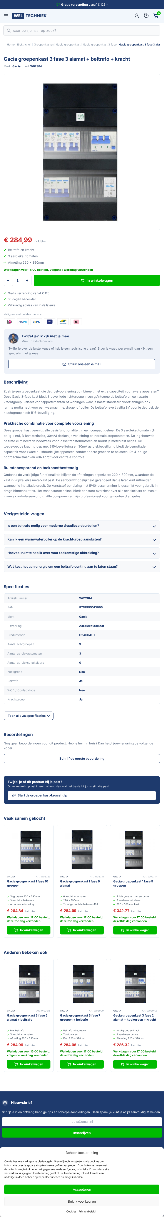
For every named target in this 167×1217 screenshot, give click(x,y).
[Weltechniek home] (29, 16)
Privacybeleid (86, 1211)
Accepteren (82, 1189)
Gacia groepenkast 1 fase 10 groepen (27, 883)
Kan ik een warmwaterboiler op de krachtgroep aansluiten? (54, 539)
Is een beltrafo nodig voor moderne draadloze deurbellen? (53, 525)
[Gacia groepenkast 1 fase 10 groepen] (28, 850)
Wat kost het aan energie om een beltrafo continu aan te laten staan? (62, 566)
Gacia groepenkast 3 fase (100, 44)
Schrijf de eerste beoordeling (81, 758)
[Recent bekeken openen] (146, 15)
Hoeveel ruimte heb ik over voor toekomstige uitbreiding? (53, 553)
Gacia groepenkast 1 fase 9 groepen (133, 883)
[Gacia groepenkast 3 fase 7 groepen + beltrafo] (82, 984)
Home (11, 44)
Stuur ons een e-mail (84, 364)
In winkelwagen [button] (31, 930)
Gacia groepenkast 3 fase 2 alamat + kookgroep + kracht (134, 1017)
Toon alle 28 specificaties (27, 715)
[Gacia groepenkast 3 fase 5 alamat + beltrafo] (28, 984)
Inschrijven (82, 1133)
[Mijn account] (136, 15)
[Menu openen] (6, 15)
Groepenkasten (43, 44)
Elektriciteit (24, 44)
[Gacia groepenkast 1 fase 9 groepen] (135, 850)
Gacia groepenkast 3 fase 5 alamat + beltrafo (27, 1017)
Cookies (71, 1211)
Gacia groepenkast (68, 44)
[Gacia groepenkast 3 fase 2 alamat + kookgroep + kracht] (135, 984)
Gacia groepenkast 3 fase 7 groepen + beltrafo (80, 1017)
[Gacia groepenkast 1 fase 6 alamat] (82, 850)
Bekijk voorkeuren (82, 1201)
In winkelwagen (100, 280)
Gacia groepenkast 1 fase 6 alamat (80, 883)
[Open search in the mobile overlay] (81, 30)
